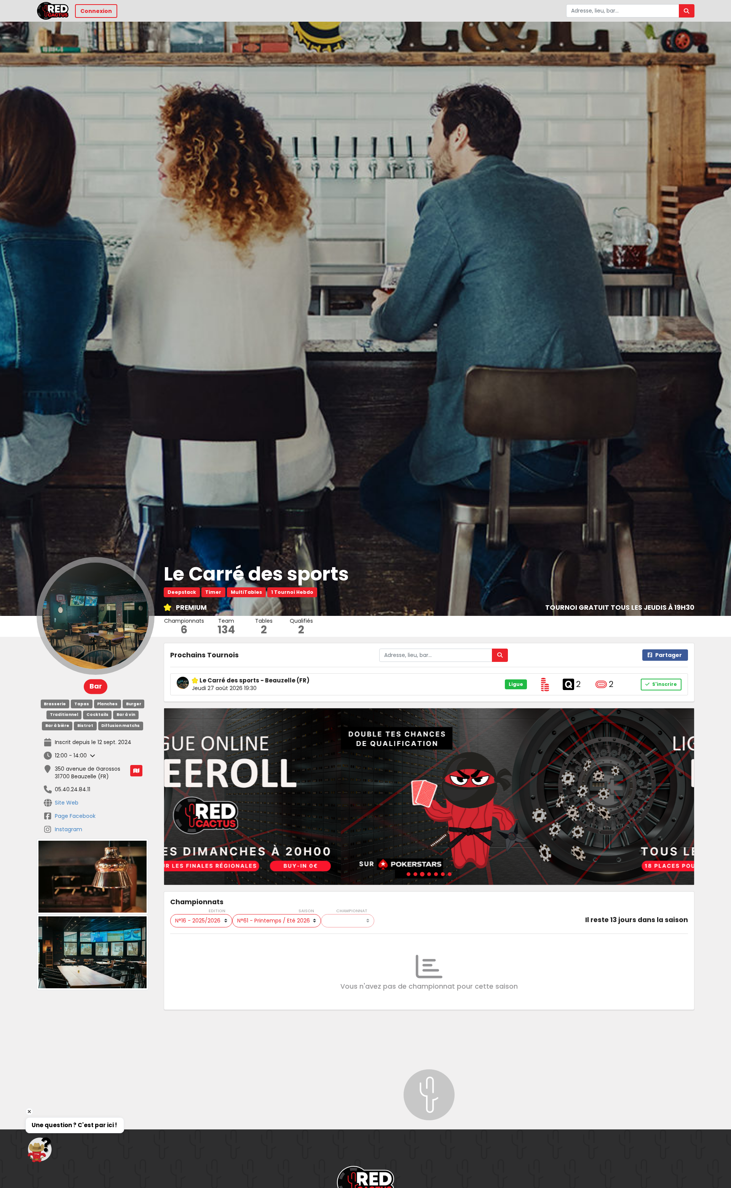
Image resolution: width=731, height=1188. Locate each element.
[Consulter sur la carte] (136, 770)
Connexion (96, 11)
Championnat (351, 911)
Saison (306, 911)
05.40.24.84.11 (72, 789)
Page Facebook (75, 816)
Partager (668, 655)
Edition (217, 911)
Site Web (66, 802)
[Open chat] (40, 1149)
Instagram (68, 829)
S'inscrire (664, 684)
